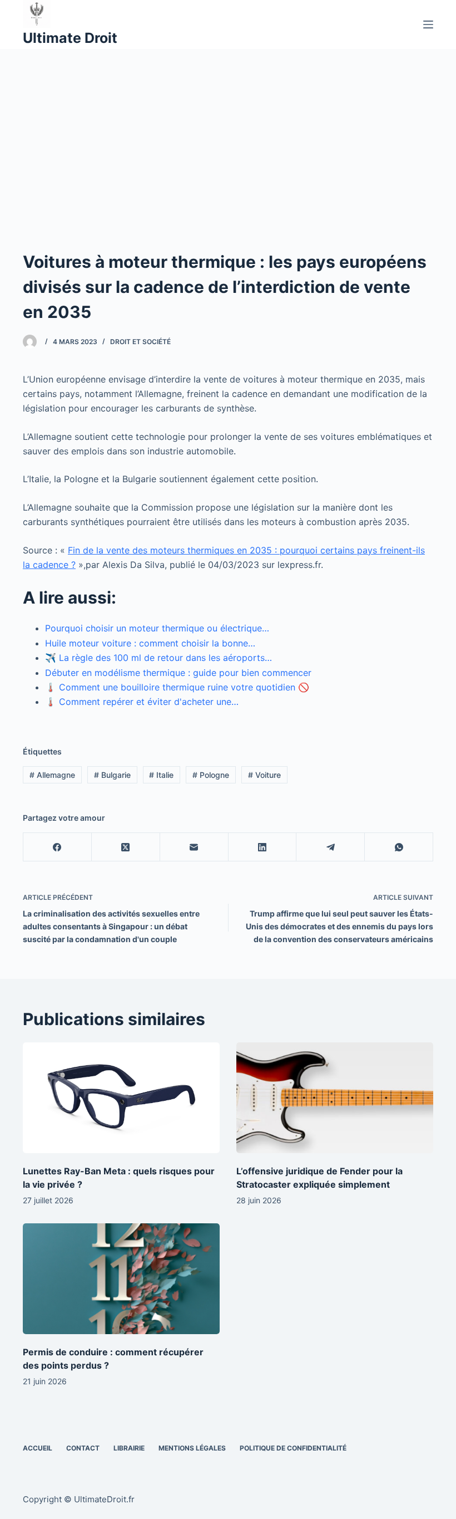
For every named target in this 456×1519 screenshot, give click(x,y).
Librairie (129, 1448)
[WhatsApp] (399, 847)
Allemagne (52, 775)
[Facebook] (57, 847)
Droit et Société (140, 341)
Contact (83, 1448)
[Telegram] (330, 847)
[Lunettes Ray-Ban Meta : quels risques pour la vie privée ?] (121, 1097)
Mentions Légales (192, 1448)
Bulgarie (112, 775)
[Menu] (428, 24)
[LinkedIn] (263, 847)
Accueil (37, 1448)
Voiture (264, 775)
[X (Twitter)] (126, 847)
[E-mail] (194, 847)
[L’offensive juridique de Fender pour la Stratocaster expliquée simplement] (334, 1097)
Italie (161, 775)
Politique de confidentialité (293, 1448)
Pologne (210, 775)
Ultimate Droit (70, 38)
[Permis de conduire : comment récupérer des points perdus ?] (121, 1278)
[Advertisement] (228, 132)
